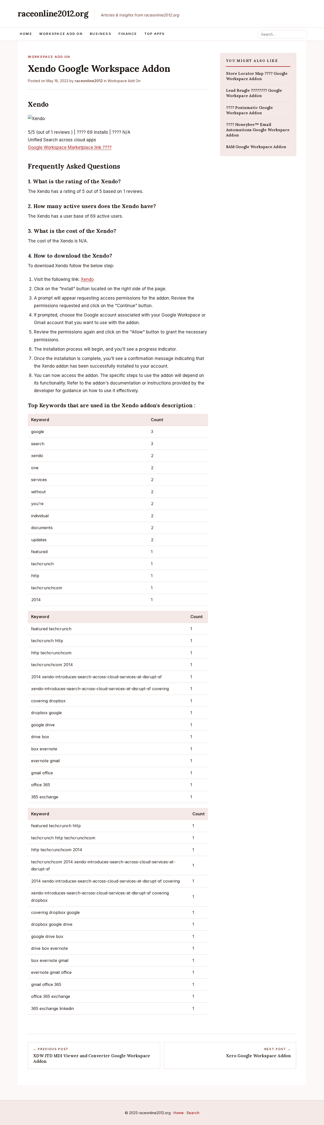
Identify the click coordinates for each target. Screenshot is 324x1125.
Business (100, 34)
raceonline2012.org (53, 13)
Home (26, 34)
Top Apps (154, 34)
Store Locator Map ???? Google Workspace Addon (257, 76)
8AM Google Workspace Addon (256, 146)
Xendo (87, 279)
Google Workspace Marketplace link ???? (70, 147)
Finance (127, 34)
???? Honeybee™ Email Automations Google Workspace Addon (258, 129)
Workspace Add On (61, 34)
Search (193, 1113)
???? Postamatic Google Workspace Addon (249, 110)
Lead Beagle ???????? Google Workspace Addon (254, 93)
